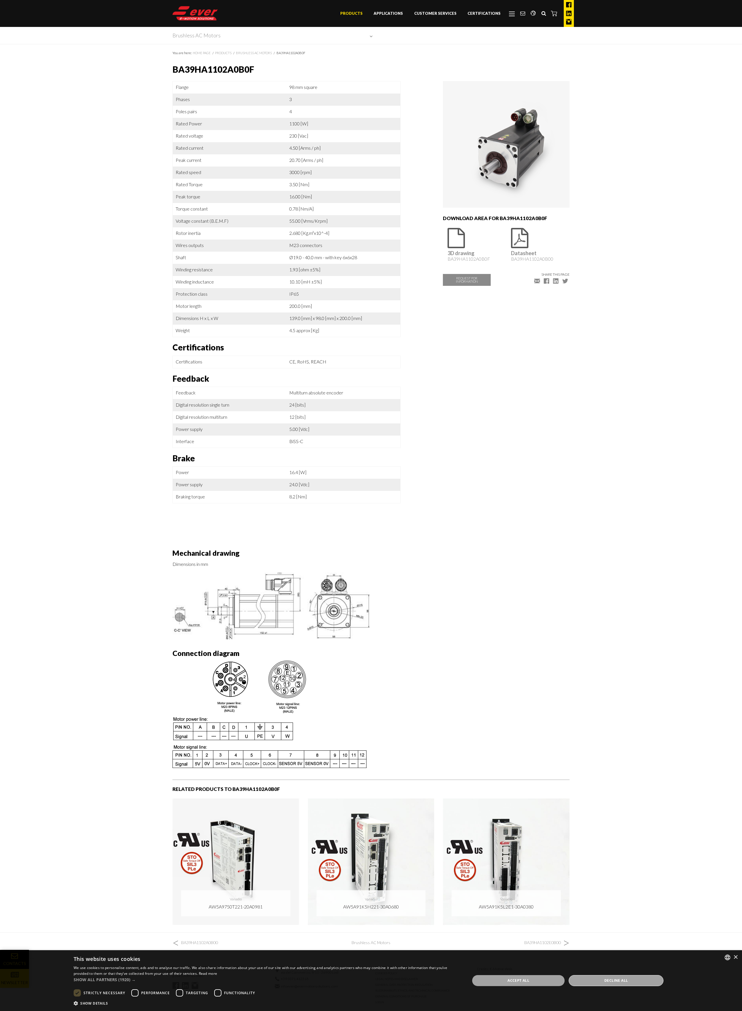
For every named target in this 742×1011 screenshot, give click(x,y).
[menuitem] (351, 13)
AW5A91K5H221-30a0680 (371, 906)
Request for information (467, 279)
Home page (202, 53)
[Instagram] (569, 22)
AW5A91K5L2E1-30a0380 (506, 906)
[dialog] (371, 980)
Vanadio (236, 899)
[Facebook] (569, 5)
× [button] (735, 957)
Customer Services (435, 13)
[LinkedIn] (569, 13)
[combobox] (727, 957)
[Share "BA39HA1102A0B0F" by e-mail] (537, 280)
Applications (388, 13)
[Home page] (195, 13)
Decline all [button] (616, 980)
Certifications (484, 13)
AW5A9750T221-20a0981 (236, 906)
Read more (208, 973)
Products (351, 13)
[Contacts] (522, 14)
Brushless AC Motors (196, 35)
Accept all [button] (518, 980)
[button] (554, 13)
